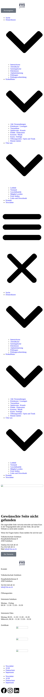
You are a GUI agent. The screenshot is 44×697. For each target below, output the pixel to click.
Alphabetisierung (16, 73)
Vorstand (13, 190)
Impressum (10, 672)
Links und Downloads (18, 198)
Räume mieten (15, 141)
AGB (8, 668)
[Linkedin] (16, 690)
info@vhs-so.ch (11, 549)
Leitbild (13, 188)
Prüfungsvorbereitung (18, 77)
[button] (22, 247)
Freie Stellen (15, 196)
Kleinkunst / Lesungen (18, 126)
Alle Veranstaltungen (18, 124)
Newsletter (10, 202)
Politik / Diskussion (17, 133)
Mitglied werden (16, 194)
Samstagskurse (15, 69)
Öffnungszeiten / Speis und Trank (22, 139)
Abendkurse (14, 67)
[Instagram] (10, 690)
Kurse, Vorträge (16, 137)
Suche (8, 18)
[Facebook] (4, 690)
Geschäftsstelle (15, 192)
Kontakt (9, 200)
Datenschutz (10, 670)
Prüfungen (14, 75)
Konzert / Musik (16, 135)
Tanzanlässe (14, 128)
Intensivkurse (15, 65)
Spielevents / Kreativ (18, 130)
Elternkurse (14, 71)
